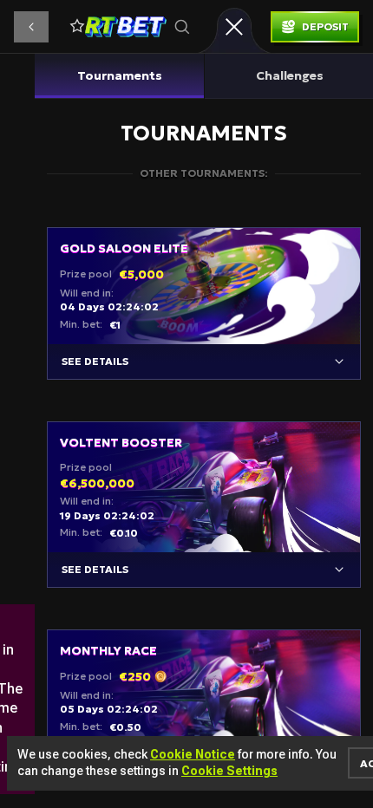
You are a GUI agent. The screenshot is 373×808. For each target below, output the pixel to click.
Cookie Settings (229, 771)
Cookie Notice (192, 754)
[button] (31, 26)
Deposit (325, 26)
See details (95, 361)
